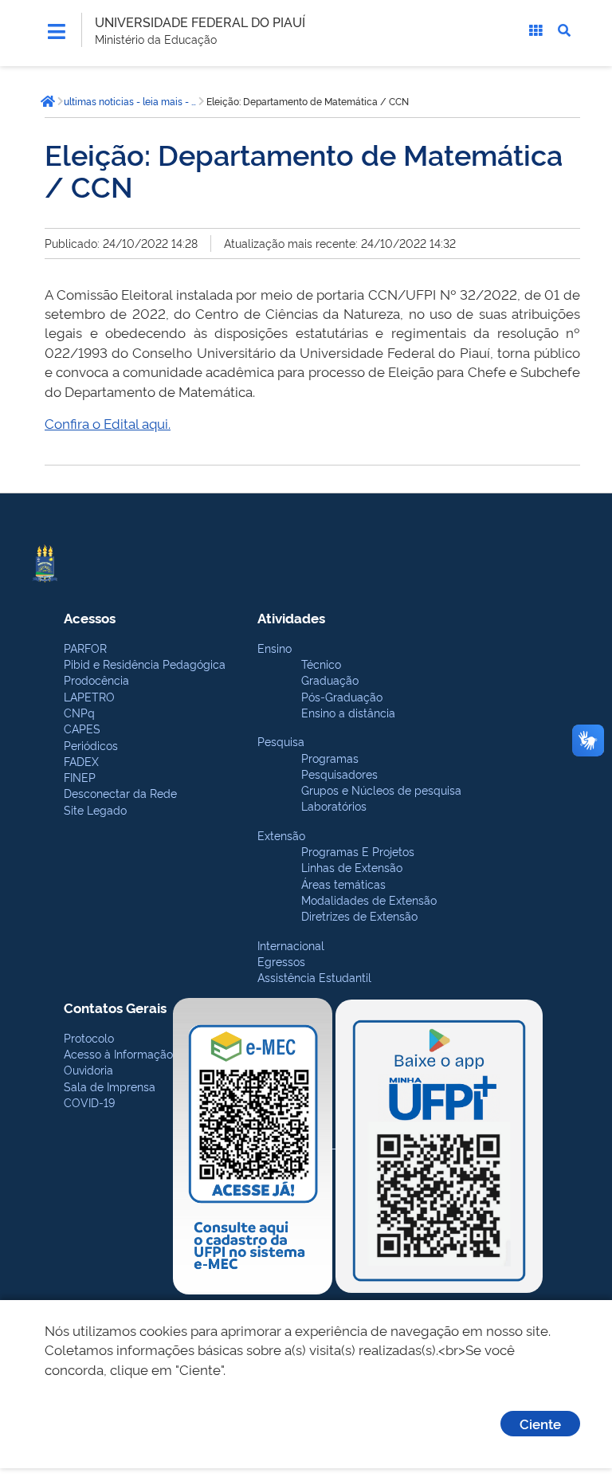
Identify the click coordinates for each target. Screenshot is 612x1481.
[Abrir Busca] (564, 30)
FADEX (81, 760)
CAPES (82, 728)
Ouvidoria (88, 1069)
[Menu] (56, 31)
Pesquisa (280, 740)
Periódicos (91, 744)
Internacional (290, 945)
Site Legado (95, 809)
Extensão (281, 835)
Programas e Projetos (357, 850)
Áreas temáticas (343, 883)
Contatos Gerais (115, 1007)
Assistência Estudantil (314, 976)
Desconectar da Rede (120, 792)
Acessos (90, 617)
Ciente (540, 1423)
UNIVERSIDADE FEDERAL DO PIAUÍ (200, 21)
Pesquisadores (339, 773)
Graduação (330, 679)
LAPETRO (89, 696)
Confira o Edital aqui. (108, 423)
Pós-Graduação (341, 696)
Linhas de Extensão (351, 866)
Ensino (274, 647)
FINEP (80, 776)
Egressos (281, 960)
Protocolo (89, 1037)
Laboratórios (334, 805)
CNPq (79, 712)
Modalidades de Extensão (369, 899)
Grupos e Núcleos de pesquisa (381, 789)
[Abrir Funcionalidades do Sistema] (535, 30)
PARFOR (85, 647)
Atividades (291, 617)
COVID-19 (89, 1102)
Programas (330, 757)
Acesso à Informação (118, 1053)
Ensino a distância (348, 712)
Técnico (321, 663)
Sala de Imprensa (109, 1086)
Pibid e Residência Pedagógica (145, 663)
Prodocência (96, 679)
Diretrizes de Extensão (359, 915)
